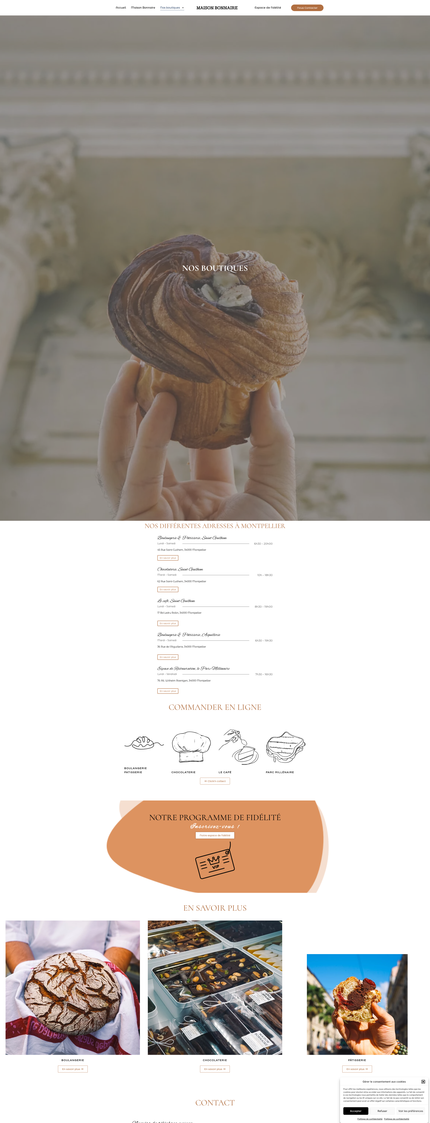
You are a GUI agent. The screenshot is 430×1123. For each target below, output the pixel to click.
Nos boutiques (170, 7)
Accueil (121, 7)
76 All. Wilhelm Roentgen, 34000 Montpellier (184, 680)
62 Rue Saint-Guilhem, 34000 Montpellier (181, 581)
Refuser (382, 1111)
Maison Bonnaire (143, 7)
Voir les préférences (410, 1111)
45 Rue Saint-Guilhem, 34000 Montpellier (181, 549)
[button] (423, 1081)
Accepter (355, 1111)
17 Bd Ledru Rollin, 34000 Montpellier (179, 612)
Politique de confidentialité (369, 1118)
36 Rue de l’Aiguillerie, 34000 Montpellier (181, 646)
